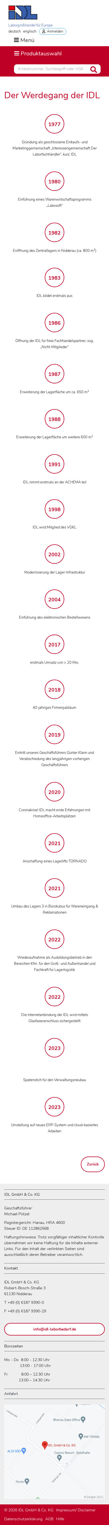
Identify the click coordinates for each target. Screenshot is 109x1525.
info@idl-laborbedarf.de (54, 1329)
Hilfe (60, 1519)
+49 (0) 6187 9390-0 (26, 1302)
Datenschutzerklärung (23, 1519)
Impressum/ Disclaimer (76, 1510)
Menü (27, 40)
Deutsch (14, 31)
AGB (49, 1519)
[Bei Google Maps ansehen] (54, 1454)
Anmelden (54, 31)
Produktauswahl (38, 53)
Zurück (93, 1164)
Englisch (29, 31)
